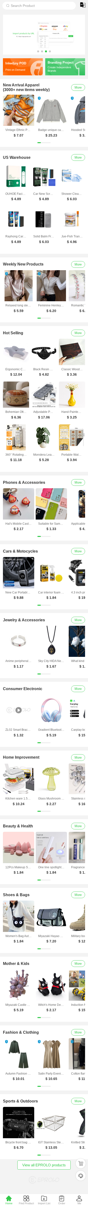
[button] (38, 51)
